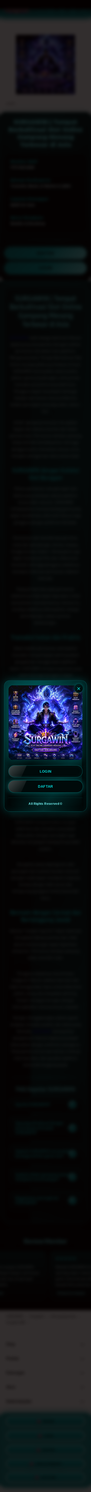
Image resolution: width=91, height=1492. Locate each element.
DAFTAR (45, 786)
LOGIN (46, 771)
